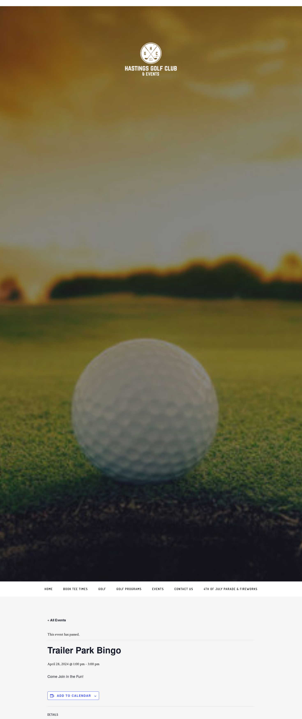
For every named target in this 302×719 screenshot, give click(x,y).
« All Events (56, 620)
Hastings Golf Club (151, 59)
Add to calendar (74, 696)
